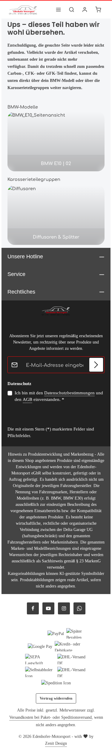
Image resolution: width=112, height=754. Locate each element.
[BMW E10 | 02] (56, 141)
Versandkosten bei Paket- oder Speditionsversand (50, 717)
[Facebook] (33, 608)
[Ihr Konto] (85, 10)
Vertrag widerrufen (56, 698)
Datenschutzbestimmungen (69, 392)
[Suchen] (72, 10)
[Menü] (59, 10)
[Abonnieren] (96, 365)
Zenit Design (56, 743)
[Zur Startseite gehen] (23, 9)
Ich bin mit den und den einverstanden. (59, 396)
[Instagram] (64, 608)
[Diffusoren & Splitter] (56, 215)
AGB (27, 399)
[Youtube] (48, 608)
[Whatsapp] (79, 608)
